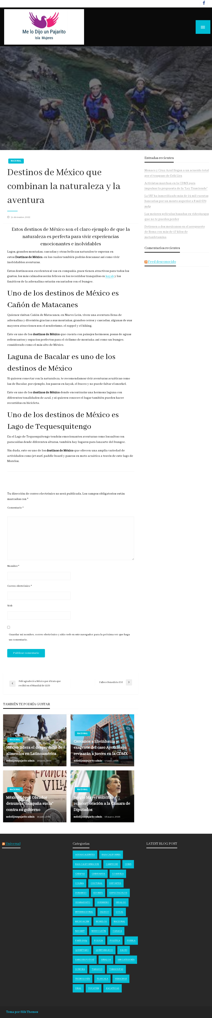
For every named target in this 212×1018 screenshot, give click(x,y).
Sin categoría (126, 959)
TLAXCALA (102, 978)
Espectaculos (118, 892)
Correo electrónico (19, 586)
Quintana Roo (104, 950)
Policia (98, 940)
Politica (115, 940)
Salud (123, 950)
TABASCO (97, 969)
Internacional (84, 911)
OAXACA (117, 931)
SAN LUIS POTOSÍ (84, 959)
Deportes (115, 883)
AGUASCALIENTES (85, 854)
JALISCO (104, 911)
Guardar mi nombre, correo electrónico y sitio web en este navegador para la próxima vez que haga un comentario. (69, 637)
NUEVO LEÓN (99, 931)
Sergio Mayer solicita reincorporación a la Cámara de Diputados (102, 803)
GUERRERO (103, 902)
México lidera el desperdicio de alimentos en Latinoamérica (34, 750)
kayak (110, 276)
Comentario (15, 508)
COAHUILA (118, 873)
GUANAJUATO (82, 902)
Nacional (16, 161)
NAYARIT (80, 931)
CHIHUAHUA (98, 873)
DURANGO (81, 892)
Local (119, 911)
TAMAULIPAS (116, 969)
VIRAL (78, 988)
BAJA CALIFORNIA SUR (87, 864)
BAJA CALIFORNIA (111, 854)
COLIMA (79, 883)
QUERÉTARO (82, 950)
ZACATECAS (112, 988)
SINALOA (106, 959)
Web (9, 605)
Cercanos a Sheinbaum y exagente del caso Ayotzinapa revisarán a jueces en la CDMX (101, 747)
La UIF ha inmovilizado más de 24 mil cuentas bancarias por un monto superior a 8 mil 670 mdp (176, 201)
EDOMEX (98, 892)
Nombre (13, 566)
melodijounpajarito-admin (20, 760)
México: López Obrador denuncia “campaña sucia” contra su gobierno (29, 803)
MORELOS (101, 921)
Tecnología (82, 978)
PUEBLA (131, 940)
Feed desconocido (162, 262)
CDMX (128, 864)
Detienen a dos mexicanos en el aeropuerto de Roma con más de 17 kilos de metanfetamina (175, 232)
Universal (13, 844)
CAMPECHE (112, 864)
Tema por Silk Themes (22, 1012)
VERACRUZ (121, 978)
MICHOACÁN (82, 921)
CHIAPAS (80, 873)
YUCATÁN (93, 988)
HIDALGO (121, 902)
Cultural (96, 883)
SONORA (80, 969)
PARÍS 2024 (81, 940)
